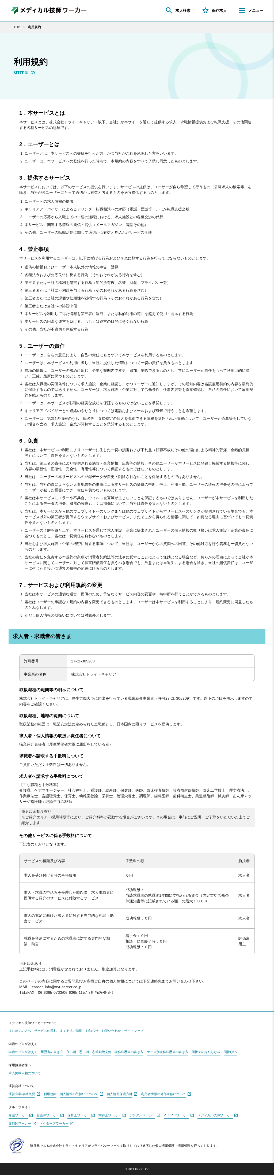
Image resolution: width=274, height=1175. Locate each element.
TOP (17, 27)
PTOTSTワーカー (176, 1115)
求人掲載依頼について (25, 1073)
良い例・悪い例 (77, 1052)
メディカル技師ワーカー (215, 1115)
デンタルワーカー (142, 1115)
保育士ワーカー (78, 1115)
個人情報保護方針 (119, 1094)
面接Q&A (230, 1052)
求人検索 (183, 10)
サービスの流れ (45, 1031)
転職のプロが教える (23, 1052)
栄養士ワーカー (109, 1115)
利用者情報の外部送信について (163, 1094)
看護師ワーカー (47, 1115)
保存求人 (219, 10)
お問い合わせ (111, 1031)
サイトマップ (133, 1031)
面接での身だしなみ (206, 1052)
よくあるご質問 (71, 1031)
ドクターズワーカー (54, 1123)
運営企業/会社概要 (22, 1094)
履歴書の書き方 (52, 1052)
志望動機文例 (101, 1052)
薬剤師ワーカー (20, 1123)
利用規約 (50, 1094)
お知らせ (92, 1031)
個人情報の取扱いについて (79, 1094)
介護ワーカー (18, 1115)
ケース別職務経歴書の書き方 (167, 1052)
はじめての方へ (20, 1031)
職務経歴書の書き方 (129, 1052)
